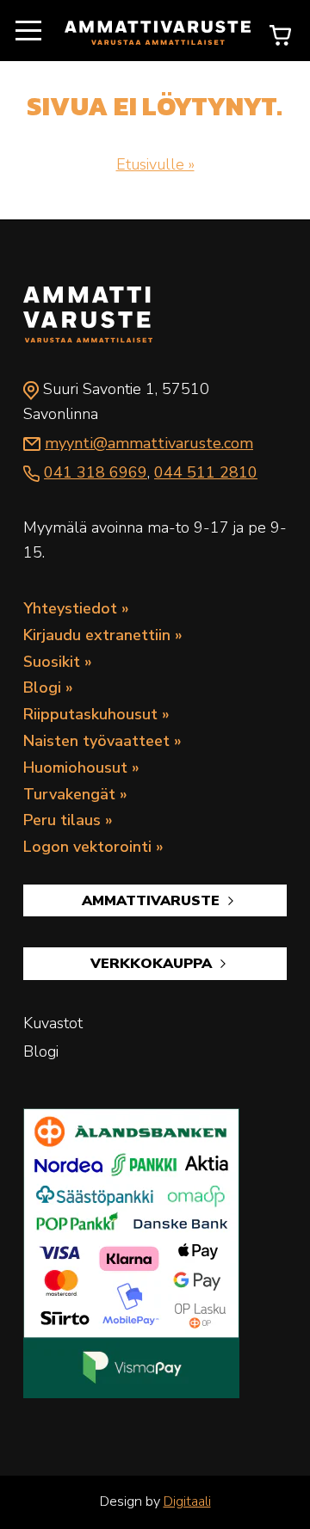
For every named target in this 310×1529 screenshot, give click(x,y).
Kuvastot (53, 1023)
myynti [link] (149, 443)
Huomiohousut (75, 767)
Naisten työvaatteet (96, 741)
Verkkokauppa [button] (153, 963)
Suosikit (51, 661)
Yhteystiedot (70, 608)
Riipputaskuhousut (90, 714)
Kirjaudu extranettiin (96, 635)
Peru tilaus (62, 820)
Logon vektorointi (87, 846)
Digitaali (187, 1501)
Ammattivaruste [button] (153, 900)
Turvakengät (69, 794)
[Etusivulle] (158, 31)
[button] (28, 31)
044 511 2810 (205, 472)
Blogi (42, 687)
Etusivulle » (155, 164)
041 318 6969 (95, 472)
